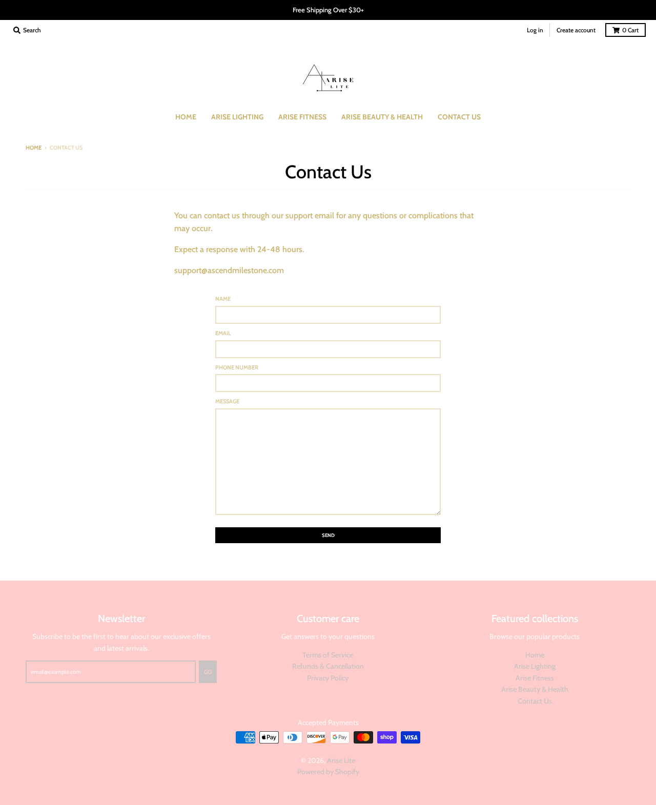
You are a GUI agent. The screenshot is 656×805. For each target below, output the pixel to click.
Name (223, 298)
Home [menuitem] (185, 116)
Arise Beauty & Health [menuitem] (382, 116)
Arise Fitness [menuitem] (302, 116)
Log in (535, 30)
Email (223, 333)
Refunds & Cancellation (328, 666)
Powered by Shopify (328, 771)
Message (227, 401)
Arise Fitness (535, 678)
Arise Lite (341, 760)
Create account (576, 30)
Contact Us (535, 701)
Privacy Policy (327, 678)
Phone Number (236, 367)
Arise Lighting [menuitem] (237, 116)
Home (34, 147)
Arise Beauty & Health (534, 689)
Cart (630, 30)
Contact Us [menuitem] (459, 116)
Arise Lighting (535, 666)
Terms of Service (327, 654)
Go (208, 671)
